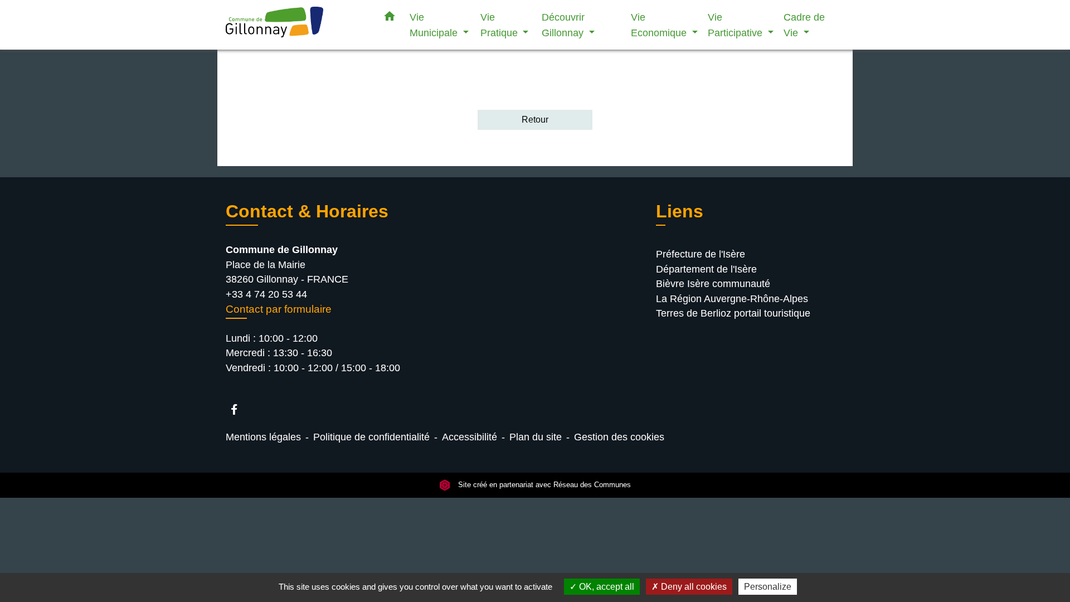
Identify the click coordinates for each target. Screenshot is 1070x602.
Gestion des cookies (619, 437)
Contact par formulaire (279, 309)
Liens (679, 211)
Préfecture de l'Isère (700, 254)
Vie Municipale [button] (435, 24)
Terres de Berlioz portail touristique (733, 313)
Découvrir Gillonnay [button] (564, 24)
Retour (535, 119)
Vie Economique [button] (660, 24)
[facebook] (239, 409)
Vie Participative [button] (736, 24)
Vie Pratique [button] (500, 24)
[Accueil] (295, 25)
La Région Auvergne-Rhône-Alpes (732, 298)
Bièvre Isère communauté (713, 283)
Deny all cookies (693, 586)
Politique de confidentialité (371, 437)
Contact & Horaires (307, 211)
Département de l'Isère (706, 269)
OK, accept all (605, 586)
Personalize (767, 586)
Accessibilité (469, 437)
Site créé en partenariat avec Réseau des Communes (543, 485)
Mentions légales (263, 437)
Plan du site (535, 437)
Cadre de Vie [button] (804, 24)
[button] (389, 18)
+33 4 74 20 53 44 (266, 294)
